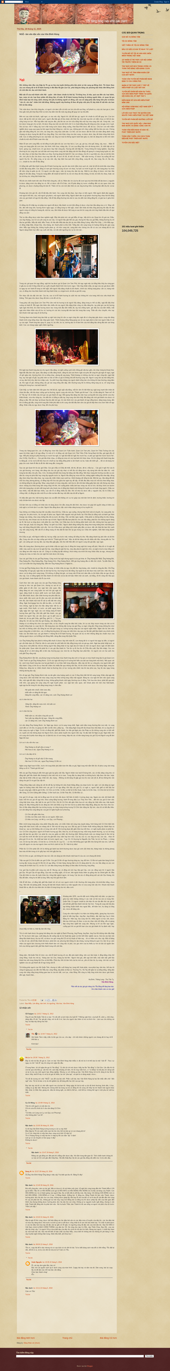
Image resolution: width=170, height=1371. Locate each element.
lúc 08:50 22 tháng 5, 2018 (43, 1244)
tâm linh (43, 1003)
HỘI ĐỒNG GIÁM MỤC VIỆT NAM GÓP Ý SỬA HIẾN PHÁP (137, 108)
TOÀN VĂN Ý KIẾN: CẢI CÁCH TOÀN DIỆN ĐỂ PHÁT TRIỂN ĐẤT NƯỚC (136, 137)
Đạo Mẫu (28, 1003)
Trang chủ (67, 1338)
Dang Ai (28, 1171)
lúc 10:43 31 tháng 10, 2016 (43, 1217)
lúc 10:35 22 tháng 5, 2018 (52, 1262)
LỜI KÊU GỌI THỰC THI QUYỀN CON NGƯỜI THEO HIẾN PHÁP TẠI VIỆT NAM (137, 114)
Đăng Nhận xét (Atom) (32, 1343)
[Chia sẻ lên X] (51, 1000)
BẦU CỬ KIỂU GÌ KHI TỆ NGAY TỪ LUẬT (137, 49)
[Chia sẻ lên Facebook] (53, 1000)
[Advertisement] (140, 183)
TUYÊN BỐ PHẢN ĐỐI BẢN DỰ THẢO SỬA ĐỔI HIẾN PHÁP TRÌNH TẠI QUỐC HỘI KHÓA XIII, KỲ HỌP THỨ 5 (137, 94)
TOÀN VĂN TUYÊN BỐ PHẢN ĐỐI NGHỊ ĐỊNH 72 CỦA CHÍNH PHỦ (137, 80)
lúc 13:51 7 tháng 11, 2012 (43, 1014)
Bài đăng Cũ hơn (108, 1338)
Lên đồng (36, 1003)
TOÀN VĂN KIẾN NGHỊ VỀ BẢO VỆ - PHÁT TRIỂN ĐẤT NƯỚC (135, 131)
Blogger (90, 1366)
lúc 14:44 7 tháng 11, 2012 (47, 1034)
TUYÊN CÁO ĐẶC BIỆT (130, 142)
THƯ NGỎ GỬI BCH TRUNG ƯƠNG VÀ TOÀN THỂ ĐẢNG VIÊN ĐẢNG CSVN (136, 67)
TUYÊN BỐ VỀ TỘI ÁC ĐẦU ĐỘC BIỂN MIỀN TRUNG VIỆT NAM (136, 55)
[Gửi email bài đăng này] (46, 1000)
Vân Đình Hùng (68, 1003)
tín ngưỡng (51, 1003)
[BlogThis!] (48, 1000)
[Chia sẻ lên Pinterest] (56, 1000)
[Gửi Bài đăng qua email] (42, 1000)
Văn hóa (59, 1003)
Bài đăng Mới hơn (26, 1338)
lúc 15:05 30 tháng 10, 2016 (43, 1125)
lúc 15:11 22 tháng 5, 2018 (42, 1288)
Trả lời (27, 1025)
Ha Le (27, 1057)
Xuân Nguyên (36, 1262)
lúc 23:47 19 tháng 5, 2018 (49, 1152)
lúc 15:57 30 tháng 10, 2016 (42, 1171)
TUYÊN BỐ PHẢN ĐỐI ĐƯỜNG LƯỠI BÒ (137, 119)
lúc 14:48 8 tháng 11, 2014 (45, 1103)
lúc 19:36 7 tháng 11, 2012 (40, 1057)
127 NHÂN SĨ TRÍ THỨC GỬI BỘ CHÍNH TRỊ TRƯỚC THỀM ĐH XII (137, 61)
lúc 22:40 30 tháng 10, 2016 (43, 1185)
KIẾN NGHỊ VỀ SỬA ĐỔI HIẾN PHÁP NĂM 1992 (136, 101)
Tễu (32, 1034)
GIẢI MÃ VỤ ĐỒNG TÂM (131, 37)
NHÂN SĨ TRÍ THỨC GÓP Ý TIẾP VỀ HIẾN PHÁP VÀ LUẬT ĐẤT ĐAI (135, 86)
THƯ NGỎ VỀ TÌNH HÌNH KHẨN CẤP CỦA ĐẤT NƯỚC (136, 74)
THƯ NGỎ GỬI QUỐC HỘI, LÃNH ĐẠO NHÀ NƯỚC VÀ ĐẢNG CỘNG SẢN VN (136, 125)
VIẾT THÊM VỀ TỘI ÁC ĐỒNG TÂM (135, 45)
